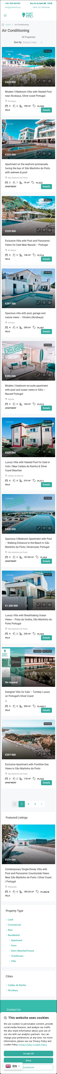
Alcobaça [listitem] (13, 990)
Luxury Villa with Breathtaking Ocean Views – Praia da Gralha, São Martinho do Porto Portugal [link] (28, 619)
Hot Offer (47, 651)
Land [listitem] (10, 919)
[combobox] (32, 42)
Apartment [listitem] (16, 940)
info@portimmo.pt (13, 7)
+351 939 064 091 (13, 3)
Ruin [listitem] (10, 930)
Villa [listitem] (13, 961)
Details (46, 110)
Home (8, 25)
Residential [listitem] (14, 935)
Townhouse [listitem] (17, 956)
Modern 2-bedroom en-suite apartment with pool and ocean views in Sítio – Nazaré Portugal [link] (26, 389)
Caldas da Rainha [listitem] (17, 985)
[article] (28, 863)
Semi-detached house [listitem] (22, 950)
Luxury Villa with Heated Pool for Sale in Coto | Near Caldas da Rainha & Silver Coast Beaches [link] (27, 466)
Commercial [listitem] (14, 924)
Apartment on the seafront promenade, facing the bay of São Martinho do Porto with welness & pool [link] (27, 168)
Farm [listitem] (13, 945)
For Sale (47, 51)
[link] (28, 67)
